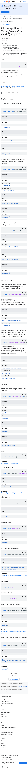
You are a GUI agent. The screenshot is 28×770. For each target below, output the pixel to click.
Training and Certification (6, 734)
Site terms (15, 755)
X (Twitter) (3, 745)
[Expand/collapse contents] (9, 39)
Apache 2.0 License (22, 686)
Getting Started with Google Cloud (8, 727)
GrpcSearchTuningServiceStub (10, 140)
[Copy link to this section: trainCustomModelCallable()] (21, 604)
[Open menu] (2, 1)
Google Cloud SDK (10, 6)
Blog (2, 740)
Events (2, 743)
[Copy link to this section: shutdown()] (10, 581)
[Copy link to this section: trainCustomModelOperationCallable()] (2, 639)
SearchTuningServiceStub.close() (9, 463)
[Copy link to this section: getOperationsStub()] (16, 467)
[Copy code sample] (25, 64)
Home (2, 16)
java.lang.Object (5, 86)
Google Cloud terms (6, 757)
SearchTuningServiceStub (18, 86)
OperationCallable (7, 659)
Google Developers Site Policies (15, 687)
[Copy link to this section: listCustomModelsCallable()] (20, 548)
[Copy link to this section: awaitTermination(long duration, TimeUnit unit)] (8, 391)
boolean (4, 431)
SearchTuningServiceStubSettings (11, 247)
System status (4, 719)
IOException (5, 154)
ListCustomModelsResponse (9, 569)
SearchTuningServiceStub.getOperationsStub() (12, 493)
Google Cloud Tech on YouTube (8, 750)
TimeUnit (4, 418)
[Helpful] (10, 21)
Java (20, 6)
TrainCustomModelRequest (17, 624)
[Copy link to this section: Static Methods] (14, 99)
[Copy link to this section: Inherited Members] (19, 93)
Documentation (9, 16)
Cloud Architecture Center (7, 732)
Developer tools (17, 16)
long (3, 413)
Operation (4, 625)
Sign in (24, 1)
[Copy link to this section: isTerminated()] (12, 523)
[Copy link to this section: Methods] (10, 384)
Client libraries (11, 8)
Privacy (10, 755)
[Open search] (18, 2)
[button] (14, 93)
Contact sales (4, 705)
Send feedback (6, 24)
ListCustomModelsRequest (17, 567)
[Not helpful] (12, 21)
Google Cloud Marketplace (7, 703)
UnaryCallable (5, 567)
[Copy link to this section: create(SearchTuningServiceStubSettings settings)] (13, 225)
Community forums (5, 712)
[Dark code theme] (23, 64)
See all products (4, 699)
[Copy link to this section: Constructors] (13, 280)
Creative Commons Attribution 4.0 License (17, 685)
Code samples (4, 730)
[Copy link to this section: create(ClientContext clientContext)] (2, 106)
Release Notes (4, 716)
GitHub (2, 725)
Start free (5, 12)
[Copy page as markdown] (16, 34)
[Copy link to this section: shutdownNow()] (13, 593)
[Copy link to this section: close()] (7, 451)
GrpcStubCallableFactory (9, 190)
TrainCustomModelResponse (14, 660)
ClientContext (6, 127)
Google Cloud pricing (5, 701)
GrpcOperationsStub (7, 486)
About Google (4, 755)
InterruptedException (8, 445)
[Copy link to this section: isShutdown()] (11, 497)
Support (3, 714)
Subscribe (23, 763)
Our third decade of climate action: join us (11, 759)
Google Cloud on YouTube (7, 747)
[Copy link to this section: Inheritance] (11, 82)
